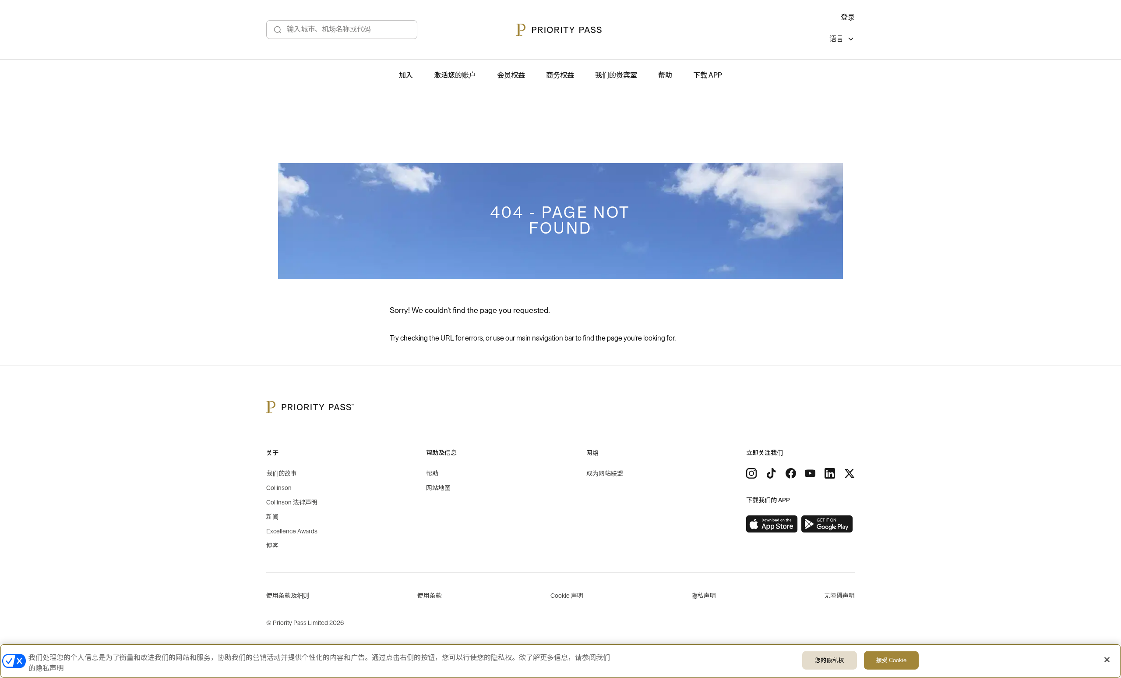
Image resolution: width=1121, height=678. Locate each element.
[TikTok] (771, 473)
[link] (772, 524)
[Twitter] (849, 473)
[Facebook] (791, 473)
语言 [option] (836, 39)
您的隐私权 (829, 660)
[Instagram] (751, 473)
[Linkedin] (830, 473)
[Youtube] (810, 473)
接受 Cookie (891, 660)
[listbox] (842, 40)
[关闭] (1107, 660)
